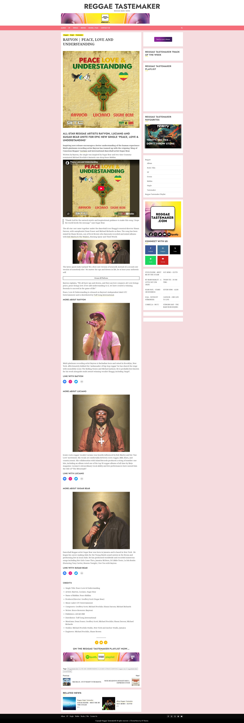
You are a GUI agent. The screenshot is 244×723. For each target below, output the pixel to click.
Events (149, 177)
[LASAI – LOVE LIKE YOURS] (148, 136)
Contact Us (105, 28)
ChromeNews (134, 721)
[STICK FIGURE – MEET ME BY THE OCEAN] (69, 703)
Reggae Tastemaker (122, 6)
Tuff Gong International (104, 295)
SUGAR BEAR (67, 671)
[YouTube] (181, 716)
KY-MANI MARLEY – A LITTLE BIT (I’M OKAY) (153, 282)
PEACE (108, 669)
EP (69, 28)
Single (75, 28)
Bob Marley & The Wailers (78, 237)
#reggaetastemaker (73, 669)
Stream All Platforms (101, 278)
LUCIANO (102, 669)
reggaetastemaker (132, 669)
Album (63, 28)
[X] (101, 642)
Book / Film (151, 168)
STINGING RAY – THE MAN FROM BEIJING (171, 305)
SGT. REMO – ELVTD (124, 704)
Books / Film (93, 28)
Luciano (83, 151)
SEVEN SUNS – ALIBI (170, 289)
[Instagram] (70, 381)
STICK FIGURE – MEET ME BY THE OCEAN (88, 704)
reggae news (122, 669)
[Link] (81, 381)
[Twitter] (76, 381)
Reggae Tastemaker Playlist (155, 194)
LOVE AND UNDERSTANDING (89, 669)
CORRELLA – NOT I (152, 304)
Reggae (66, 35)
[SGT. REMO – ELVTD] (108, 703)
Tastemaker (79, 35)
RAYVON (114, 669)
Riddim (83, 28)
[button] (182, 28)
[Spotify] (178, 716)
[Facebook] (64, 381)
